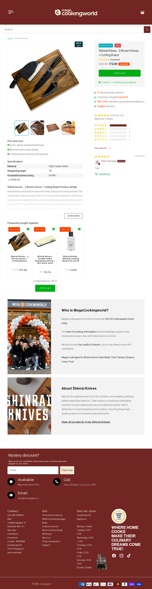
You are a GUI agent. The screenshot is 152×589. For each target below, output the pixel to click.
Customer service (50, 527)
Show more (73, 216)
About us (46, 538)
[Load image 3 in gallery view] (53, 127)
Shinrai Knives (21, 38)
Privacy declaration (51, 542)
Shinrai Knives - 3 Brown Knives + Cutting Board (19, 258)
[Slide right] (79, 128)
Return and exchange (52, 530)
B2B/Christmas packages (53, 519)
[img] (102, 157)
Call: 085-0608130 (15, 515)
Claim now (67, 470)
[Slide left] (10, 128)
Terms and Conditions (52, 515)
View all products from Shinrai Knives (86, 422)
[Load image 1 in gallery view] (22, 127)
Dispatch (46, 545)
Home (10, 38)
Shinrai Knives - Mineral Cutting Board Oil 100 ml (70, 258)
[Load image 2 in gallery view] (37, 127)
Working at (47, 534)
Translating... (104, 174)
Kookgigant (45, 584)
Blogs (44, 523)
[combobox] (76, 29)
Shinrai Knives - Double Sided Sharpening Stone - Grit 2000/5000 (45, 259)
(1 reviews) (115, 59)
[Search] (147, 29)
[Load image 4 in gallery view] (68, 127)
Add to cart (45, 288)
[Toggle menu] (11, 12)
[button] (142, 12)
